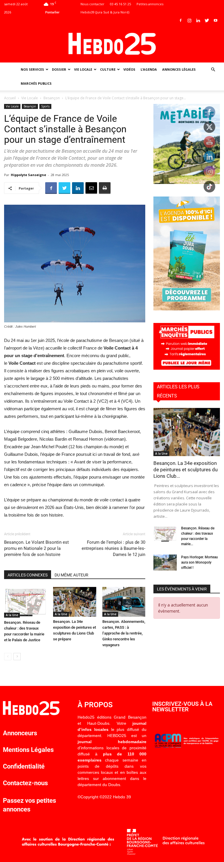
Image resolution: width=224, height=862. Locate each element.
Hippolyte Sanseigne (28, 175)
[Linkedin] (198, 20)
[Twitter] (206, 20)
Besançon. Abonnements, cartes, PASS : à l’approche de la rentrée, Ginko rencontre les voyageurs (123, 633)
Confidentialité (24, 766)
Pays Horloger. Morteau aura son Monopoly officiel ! (199, 562)
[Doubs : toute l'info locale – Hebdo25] (112, 44)
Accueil (10, 97)
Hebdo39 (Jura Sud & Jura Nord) (104, 12)
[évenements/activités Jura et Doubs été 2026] (186, 309)
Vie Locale (83, 69)
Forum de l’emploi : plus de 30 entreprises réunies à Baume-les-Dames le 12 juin (113, 548)
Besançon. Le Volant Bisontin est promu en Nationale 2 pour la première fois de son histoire (36, 548)
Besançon (51, 97)
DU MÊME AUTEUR (71, 575)
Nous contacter (92, 4)
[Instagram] (189, 20)
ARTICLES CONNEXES (28, 575)
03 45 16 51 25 (120, 4)
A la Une (12, 615)
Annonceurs (20, 733)
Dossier (59, 69)
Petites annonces (149, 4)
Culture (108, 69)
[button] (213, 69)
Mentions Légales (28, 749)
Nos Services (32, 69)
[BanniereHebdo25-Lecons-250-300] (186, 182)
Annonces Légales (179, 69)
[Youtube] (215, 20)
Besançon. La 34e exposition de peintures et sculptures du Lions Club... (185, 469)
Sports (45, 106)
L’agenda (149, 69)
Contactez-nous (25, 783)
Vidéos (129, 69)
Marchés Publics (36, 83)
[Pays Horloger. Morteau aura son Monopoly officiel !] (165, 563)
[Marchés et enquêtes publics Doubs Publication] (186, 368)
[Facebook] (180, 20)
